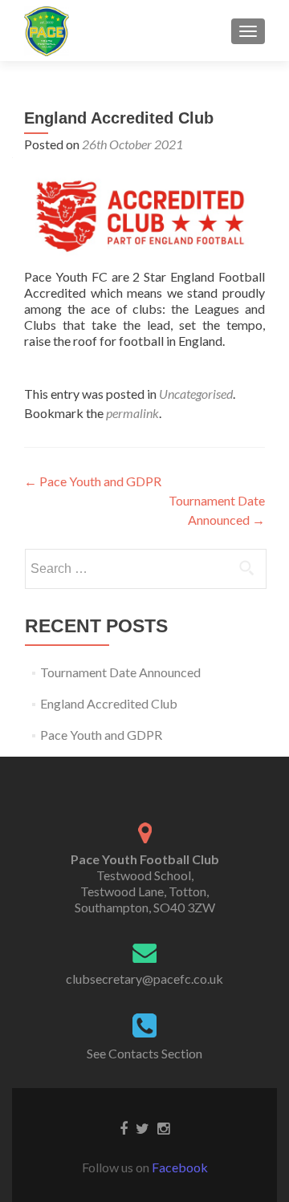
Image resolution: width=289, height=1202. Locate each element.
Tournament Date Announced (120, 672)
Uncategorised (196, 393)
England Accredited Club (108, 703)
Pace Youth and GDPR (92, 481)
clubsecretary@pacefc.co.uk (144, 978)
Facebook (180, 1167)
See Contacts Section (144, 1053)
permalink (132, 412)
